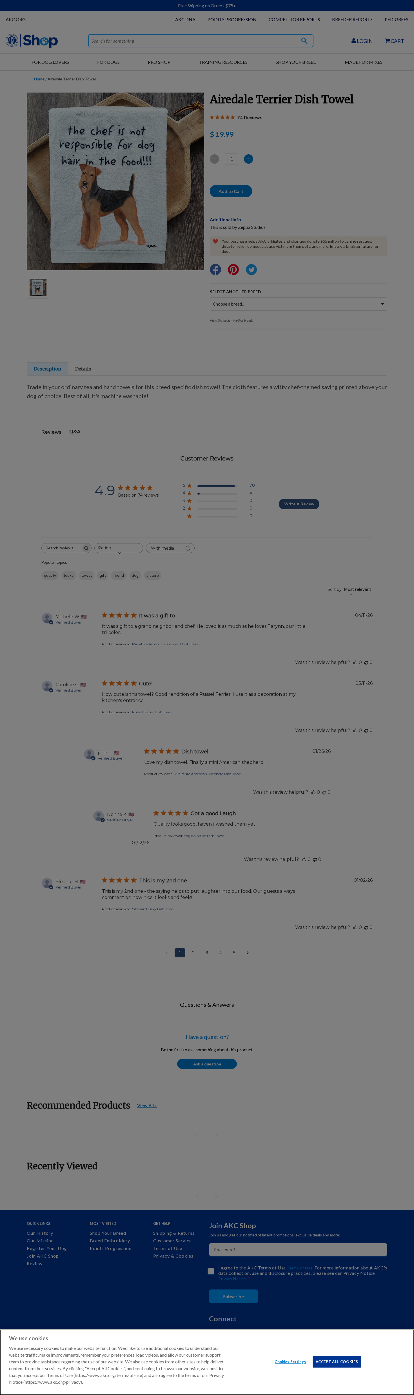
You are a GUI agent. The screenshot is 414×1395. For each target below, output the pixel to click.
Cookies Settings (290, 1361)
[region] (207, 1362)
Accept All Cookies (337, 1361)
